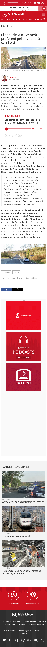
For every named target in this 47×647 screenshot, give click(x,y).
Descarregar (20, 135)
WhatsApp (41, 640)
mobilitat (6, 272)
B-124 (16, 272)
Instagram (5, 640)
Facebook (17, 640)
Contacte (5, 621)
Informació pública (30, 621)
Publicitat (7, 625)
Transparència (15, 621)
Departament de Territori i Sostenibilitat (19, 278)
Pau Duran (12, 77)
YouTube (35, 640)
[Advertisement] (23, 408)
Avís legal (42, 621)
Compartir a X (11, 135)
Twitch (29, 640)
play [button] (6, 129)
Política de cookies (19, 625)
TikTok (23, 640)
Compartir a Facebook (6, 135)
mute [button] (40, 129)
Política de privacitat (36, 625)
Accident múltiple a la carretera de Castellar (23, 501)
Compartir (15, 135)
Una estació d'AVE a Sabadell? (16, 536)
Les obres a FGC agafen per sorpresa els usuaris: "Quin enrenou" (21, 572)
